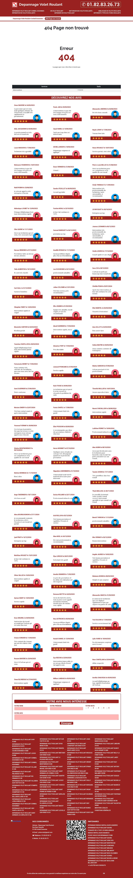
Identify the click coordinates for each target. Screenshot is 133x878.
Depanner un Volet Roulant (64, 13)
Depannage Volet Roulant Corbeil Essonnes (28, 11)
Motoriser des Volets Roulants (80, 11)
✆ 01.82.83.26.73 (101, 4)
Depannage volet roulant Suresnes (101, 845)
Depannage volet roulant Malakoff (101, 850)
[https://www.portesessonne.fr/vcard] (76, 830)
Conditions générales (103, 810)
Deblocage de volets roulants (109, 11)
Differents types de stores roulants (107, 13)
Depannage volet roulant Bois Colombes (103, 853)
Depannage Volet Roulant (49, 798)
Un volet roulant (56, 11)
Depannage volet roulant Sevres (100, 855)
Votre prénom (55, 706)
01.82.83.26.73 (46, 835)
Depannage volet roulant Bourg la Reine (103, 858)
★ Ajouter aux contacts (97, 865)
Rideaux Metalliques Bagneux (98, 833)
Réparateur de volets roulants (23, 13)
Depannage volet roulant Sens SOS (101, 840)
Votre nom (18, 706)
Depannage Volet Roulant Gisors (100, 828)
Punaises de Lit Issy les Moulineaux (101, 830)
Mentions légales (101, 808)
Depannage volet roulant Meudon (100, 848)
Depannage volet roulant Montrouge (101, 843)
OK (104, 873)
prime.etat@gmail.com (45, 832)
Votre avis (18, 713)
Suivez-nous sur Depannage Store (100, 835)
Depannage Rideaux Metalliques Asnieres (103, 825)
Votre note (90, 706)
